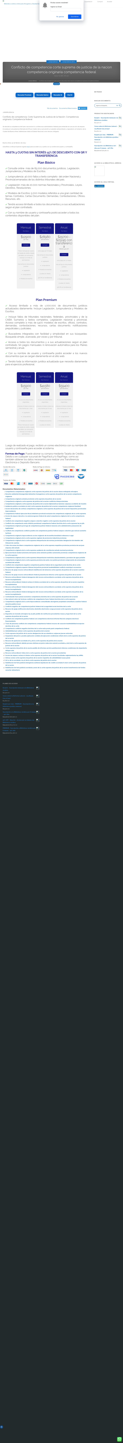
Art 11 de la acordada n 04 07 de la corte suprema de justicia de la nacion (30, 660)
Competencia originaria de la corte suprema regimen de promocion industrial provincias (35, 538)
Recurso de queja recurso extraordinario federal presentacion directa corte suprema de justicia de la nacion (43, 575)
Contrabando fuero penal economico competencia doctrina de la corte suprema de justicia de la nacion (41, 597)
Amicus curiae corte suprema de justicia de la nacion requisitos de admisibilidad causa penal (37, 658)
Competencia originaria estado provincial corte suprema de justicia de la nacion (33, 499)
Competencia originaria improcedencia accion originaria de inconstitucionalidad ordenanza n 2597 (39, 535)
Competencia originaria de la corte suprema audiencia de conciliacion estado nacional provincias (39, 550)
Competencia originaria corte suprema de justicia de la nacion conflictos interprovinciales (36, 501)
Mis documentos (52, 108)
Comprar (25, 245)
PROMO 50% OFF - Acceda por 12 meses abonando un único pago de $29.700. (26, 84)
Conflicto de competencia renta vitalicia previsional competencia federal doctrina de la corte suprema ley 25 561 (44, 523)
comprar (56, 84)
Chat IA (69, 95)
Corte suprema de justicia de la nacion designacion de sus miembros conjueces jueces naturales (39, 633)
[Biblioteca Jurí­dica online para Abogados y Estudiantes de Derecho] (25, 3)
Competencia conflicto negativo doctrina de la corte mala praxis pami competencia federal (37, 628)
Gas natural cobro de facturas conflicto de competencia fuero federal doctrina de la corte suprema (40, 599)
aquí (28, 147)
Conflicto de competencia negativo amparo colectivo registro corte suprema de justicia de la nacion (40, 521)
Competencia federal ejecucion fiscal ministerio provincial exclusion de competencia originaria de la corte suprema (45, 513)
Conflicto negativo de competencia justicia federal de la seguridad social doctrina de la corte (38, 606)
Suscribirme (75, 16)
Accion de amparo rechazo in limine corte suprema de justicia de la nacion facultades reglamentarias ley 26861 (44, 655)
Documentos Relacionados (67, 108)
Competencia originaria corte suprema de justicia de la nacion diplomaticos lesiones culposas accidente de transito (45, 504)
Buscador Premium (24, 95)
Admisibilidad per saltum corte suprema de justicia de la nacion (27, 631)
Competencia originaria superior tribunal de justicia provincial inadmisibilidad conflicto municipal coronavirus (43, 567)
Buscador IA (58, 95)
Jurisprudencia (52, 62)
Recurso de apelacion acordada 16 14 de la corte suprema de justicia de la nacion (33, 641)
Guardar (83, 108)
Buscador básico (42, 95)
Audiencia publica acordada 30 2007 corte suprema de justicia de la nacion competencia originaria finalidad (43, 506)
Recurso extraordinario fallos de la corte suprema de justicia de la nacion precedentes (35, 653)
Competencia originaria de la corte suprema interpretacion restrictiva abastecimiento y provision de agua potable (45, 557)
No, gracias (60, 16)
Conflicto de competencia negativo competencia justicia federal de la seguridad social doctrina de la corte (42, 565)
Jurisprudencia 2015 (68, 62)
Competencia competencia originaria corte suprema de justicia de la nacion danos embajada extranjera (41, 491)
